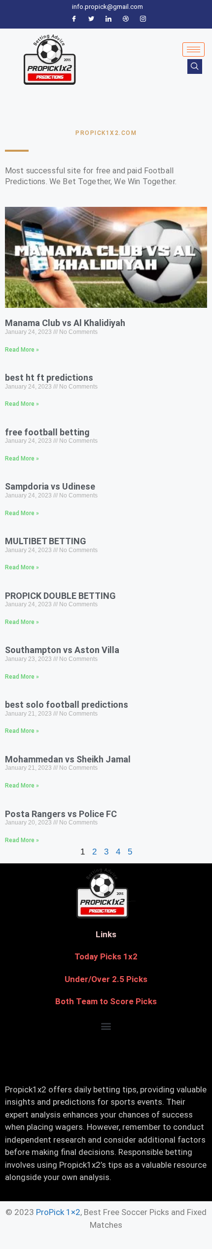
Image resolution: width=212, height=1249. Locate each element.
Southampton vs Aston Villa (62, 650)
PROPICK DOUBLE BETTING (60, 596)
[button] (106, 1026)
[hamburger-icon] (193, 49)
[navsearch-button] (194, 66)
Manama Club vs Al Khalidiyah (65, 323)
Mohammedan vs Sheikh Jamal (68, 759)
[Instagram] (143, 19)
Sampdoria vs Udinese (50, 486)
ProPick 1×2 (58, 1212)
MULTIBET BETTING (45, 541)
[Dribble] (125, 19)
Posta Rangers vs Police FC (61, 814)
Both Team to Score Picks (106, 1001)
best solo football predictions (66, 704)
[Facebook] (74, 19)
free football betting (47, 432)
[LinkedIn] (108, 19)
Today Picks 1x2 (106, 956)
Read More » (22, 349)
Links (106, 934)
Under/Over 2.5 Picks (106, 979)
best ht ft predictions (49, 377)
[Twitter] (91, 19)
